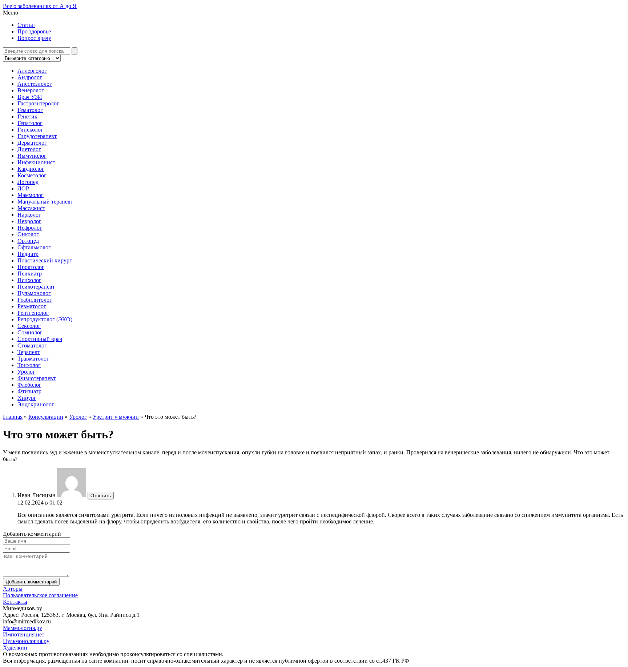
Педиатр (28, 254)
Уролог (26, 372)
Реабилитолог (34, 300)
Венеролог (30, 90)
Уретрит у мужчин (116, 417)
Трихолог (29, 365)
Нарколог (29, 215)
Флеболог (29, 385)
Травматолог (33, 358)
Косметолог (32, 175)
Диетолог (29, 149)
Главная (13, 417)
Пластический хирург (44, 260)
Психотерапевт (36, 287)
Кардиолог (30, 169)
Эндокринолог (35, 404)
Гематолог (30, 110)
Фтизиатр (29, 391)
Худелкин (15, 647)
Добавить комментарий (31, 581)
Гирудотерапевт (37, 136)
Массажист (31, 208)
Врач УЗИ (29, 97)
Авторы (13, 589)
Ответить (100, 495)
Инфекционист (36, 162)
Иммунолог (32, 156)
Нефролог (29, 228)
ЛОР (23, 188)
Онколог (28, 234)
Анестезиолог (34, 84)
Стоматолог (32, 345)
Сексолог (29, 326)
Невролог (29, 221)
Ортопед (28, 241)
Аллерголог (32, 71)
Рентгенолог (33, 313)
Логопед (28, 182)
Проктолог (30, 267)
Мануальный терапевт (45, 201)
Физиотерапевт (36, 378)
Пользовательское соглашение (40, 595)
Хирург (26, 398)
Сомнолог (30, 332)
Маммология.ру (22, 628)
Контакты (15, 602)
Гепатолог (30, 123)
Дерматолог (32, 143)
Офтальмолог (34, 247)
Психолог (29, 280)
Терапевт (28, 352)
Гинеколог (30, 129)
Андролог (29, 77)
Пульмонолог (34, 293)
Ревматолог (31, 306)
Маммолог (30, 195)
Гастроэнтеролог (38, 103)
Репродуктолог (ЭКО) (44, 319)
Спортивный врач (39, 339)
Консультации (45, 417)
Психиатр (29, 273)
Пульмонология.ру (26, 641)
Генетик (27, 116)
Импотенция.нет (23, 634)
